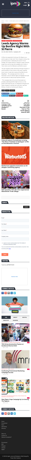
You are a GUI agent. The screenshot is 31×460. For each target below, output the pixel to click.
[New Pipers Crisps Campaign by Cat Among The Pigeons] (15, 386)
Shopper (4, 446)
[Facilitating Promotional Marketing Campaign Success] (15, 359)
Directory (4, 428)
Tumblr (13, 95)
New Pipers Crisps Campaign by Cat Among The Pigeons (15, 400)
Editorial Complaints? (7, 437)
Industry (3, 447)
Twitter (13, 93)
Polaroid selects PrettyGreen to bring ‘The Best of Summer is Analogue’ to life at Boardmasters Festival (15, 141)
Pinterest (20, 95)
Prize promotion (22, 395)
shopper (9, 40)
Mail (26, 95)
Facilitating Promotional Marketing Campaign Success (13, 371)
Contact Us (4, 435)
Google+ (20, 93)
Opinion (12, 369)
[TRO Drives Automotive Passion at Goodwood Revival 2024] (15, 332)
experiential (6, 342)
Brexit (15, 317)
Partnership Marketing (12, 395)
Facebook (6, 93)
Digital (24, 317)
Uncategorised (17, 40)
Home (3, 20)
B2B (2, 444)
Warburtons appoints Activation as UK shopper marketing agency (14, 166)
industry (6, 320)
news (7, 90)
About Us (4, 433)
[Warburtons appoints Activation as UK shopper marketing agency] (15, 155)
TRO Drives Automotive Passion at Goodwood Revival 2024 (13, 345)
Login (25, 5)
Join (25, 2)
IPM (9, 369)
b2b (6, 317)
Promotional (4, 423)
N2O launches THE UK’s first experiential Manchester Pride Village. (15, 190)
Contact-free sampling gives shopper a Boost (7, 106)
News (7, 20)
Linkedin (6, 95)
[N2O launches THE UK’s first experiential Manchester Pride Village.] (15, 179)
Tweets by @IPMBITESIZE (8, 264)
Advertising (4, 426)
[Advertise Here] (15, 304)
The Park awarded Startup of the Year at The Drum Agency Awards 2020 (24, 107)
